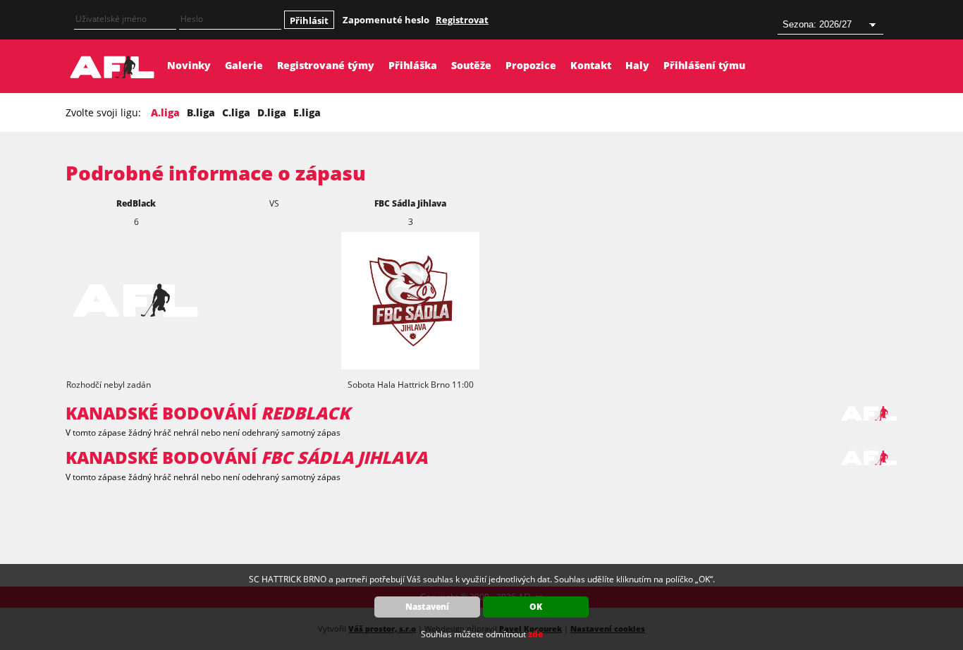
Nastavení (427, 607)
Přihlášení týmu (704, 65)
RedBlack (136, 203)
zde (535, 634)
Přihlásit (309, 20)
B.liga (201, 112)
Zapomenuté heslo (386, 19)
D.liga (271, 112)
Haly (637, 65)
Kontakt (590, 65)
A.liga (165, 112)
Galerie (244, 65)
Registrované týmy (325, 65)
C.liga (236, 112)
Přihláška (412, 65)
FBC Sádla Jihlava (410, 203)
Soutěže (471, 65)
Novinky (189, 65)
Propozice (530, 65)
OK (535, 607)
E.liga (307, 112)
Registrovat (462, 19)
